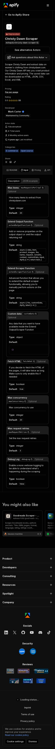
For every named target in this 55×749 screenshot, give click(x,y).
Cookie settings (15, 741)
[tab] (12, 170)
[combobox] (27, 57)
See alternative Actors (27, 49)
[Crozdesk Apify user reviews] (41, 680)
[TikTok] (48, 632)
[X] (14, 632)
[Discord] (40, 632)
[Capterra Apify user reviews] (40, 671)
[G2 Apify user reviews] (14, 680)
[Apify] (11, 5)
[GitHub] (23, 632)
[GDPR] (22, 651)
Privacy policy (27, 721)
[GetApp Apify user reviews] (10, 671)
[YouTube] (31, 632)
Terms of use (27, 714)
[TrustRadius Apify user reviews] (28, 680)
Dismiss (33, 741)
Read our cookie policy (17, 735)
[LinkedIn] (6, 632)
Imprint (27, 707)
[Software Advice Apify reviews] (24, 671)
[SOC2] (33, 651)
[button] (43, 188)
